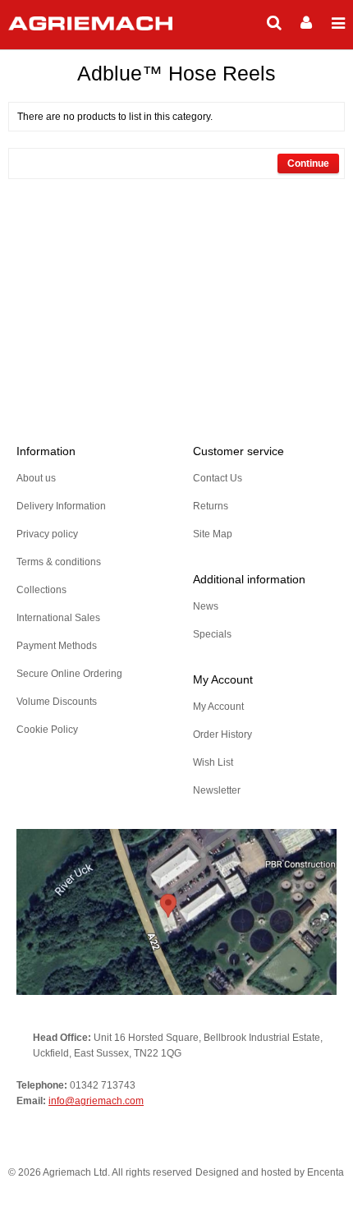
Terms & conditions (58, 562)
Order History (222, 734)
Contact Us (217, 478)
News (205, 606)
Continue (308, 163)
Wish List (213, 762)
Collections (41, 590)
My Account (218, 706)
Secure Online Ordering (69, 673)
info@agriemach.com (96, 1101)
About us (36, 478)
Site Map (212, 534)
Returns (210, 506)
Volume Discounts (56, 701)
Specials (212, 634)
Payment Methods (56, 646)
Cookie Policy (47, 729)
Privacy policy (47, 534)
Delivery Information (61, 506)
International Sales (58, 618)
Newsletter (217, 790)
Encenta (325, 1172)
